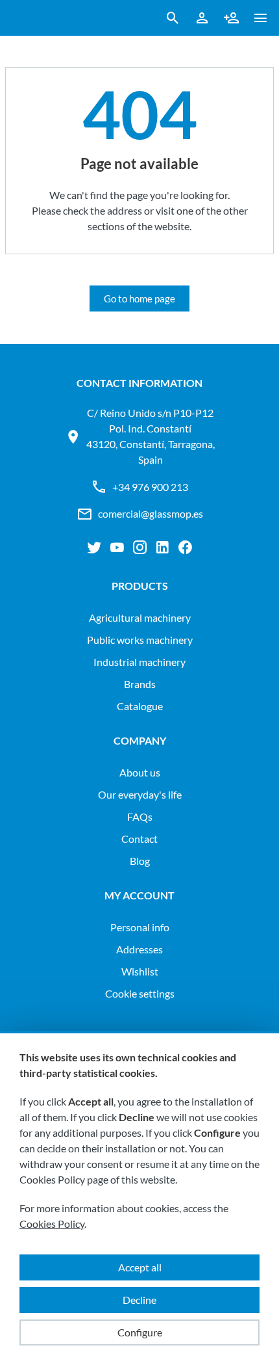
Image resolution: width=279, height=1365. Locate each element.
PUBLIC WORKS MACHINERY (140, 639)
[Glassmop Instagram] (140, 547)
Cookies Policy (51, 1223)
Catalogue (140, 706)
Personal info (139, 927)
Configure (139, 1332)
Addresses (139, 949)
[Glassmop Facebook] (185, 547)
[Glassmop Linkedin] (162, 547)
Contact (139, 838)
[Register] (231, 18)
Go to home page (139, 298)
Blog (140, 861)
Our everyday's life (140, 794)
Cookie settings (140, 993)
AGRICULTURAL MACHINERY (140, 617)
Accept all (140, 1267)
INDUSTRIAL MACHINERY (139, 662)
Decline (139, 1299)
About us (139, 772)
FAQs (139, 816)
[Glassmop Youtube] (117, 547)
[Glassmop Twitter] (94, 547)
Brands (140, 684)
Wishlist (139, 971)
